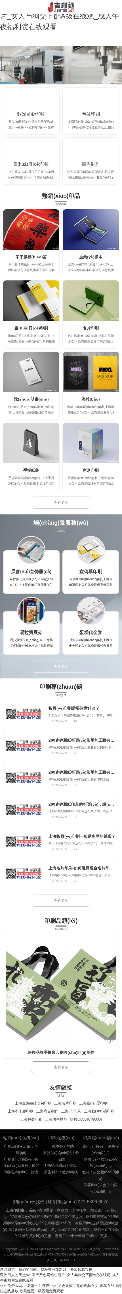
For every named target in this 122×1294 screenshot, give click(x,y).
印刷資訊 (11, 1159)
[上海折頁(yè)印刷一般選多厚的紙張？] (23, 842)
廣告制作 (91, 164)
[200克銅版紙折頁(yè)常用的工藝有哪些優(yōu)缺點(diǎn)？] (23, 746)
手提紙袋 (31, 470)
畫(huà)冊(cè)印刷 (31, 164)
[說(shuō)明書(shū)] (31, 372)
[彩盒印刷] (91, 443)
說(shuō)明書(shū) (31, 399)
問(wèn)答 (30, 1159)
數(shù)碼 (70, 1172)
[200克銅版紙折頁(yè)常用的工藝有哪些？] (23, 778)
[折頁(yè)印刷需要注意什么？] (23, 714)
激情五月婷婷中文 (42, 1286)
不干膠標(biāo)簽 (31, 257)
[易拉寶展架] (31, 611)
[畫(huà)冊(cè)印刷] (31, 300)
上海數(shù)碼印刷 (99, 1111)
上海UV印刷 (71, 1111)
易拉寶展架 (31, 632)
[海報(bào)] (91, 372)
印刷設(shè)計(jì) (17, 1146)
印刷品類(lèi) (55, 1166)
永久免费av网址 (13, 1286)
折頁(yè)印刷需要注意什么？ (74, 708)
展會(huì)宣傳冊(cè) (31, 571)
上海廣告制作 (47, 1111)
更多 (104, 1236)
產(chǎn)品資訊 (15, 1166)
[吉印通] (61, 7)
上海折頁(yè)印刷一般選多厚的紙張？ (82, 836)
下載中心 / (57, 1146)
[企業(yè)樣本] (91, 229)
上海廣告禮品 (56, 1119)
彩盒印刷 (91, 470)
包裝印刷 (91, 113)
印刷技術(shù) (15, 1172)
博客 (35, 1166)
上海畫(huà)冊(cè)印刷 (33, 1103)
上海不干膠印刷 (20, 1111)
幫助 (70, 1146)
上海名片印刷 (65, 1103)
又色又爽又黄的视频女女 (78, 1286)
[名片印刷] (91, 300)
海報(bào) (91, 399)
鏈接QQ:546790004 (86, 1119)
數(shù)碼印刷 (31, 113)
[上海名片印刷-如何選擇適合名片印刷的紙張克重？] (23, 874)
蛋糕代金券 (90, 632)
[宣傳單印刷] (91, 550)
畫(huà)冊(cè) (93, 1146)
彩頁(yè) (91, 1159)
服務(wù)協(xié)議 (57, 1153)
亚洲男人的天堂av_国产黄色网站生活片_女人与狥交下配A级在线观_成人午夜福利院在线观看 (59, 16)
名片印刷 (91, 328)
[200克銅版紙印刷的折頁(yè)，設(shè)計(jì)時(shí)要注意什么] (23, 810)
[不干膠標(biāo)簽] (31, 229)
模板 (73, 1166)
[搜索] (117, 7)
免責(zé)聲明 (78, 1254)
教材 (86, 1172)
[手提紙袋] (31, 443)
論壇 (34, 1172)
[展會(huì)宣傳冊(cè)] (31, 550)
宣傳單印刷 (90, 571)
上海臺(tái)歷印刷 (93, 1103)
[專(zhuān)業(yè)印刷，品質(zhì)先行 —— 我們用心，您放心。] (61, 65)
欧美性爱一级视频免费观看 (42, 1291)
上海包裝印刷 (31, 1119)
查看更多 (61, 503)
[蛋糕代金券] (91, 611)
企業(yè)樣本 (90, 257)
